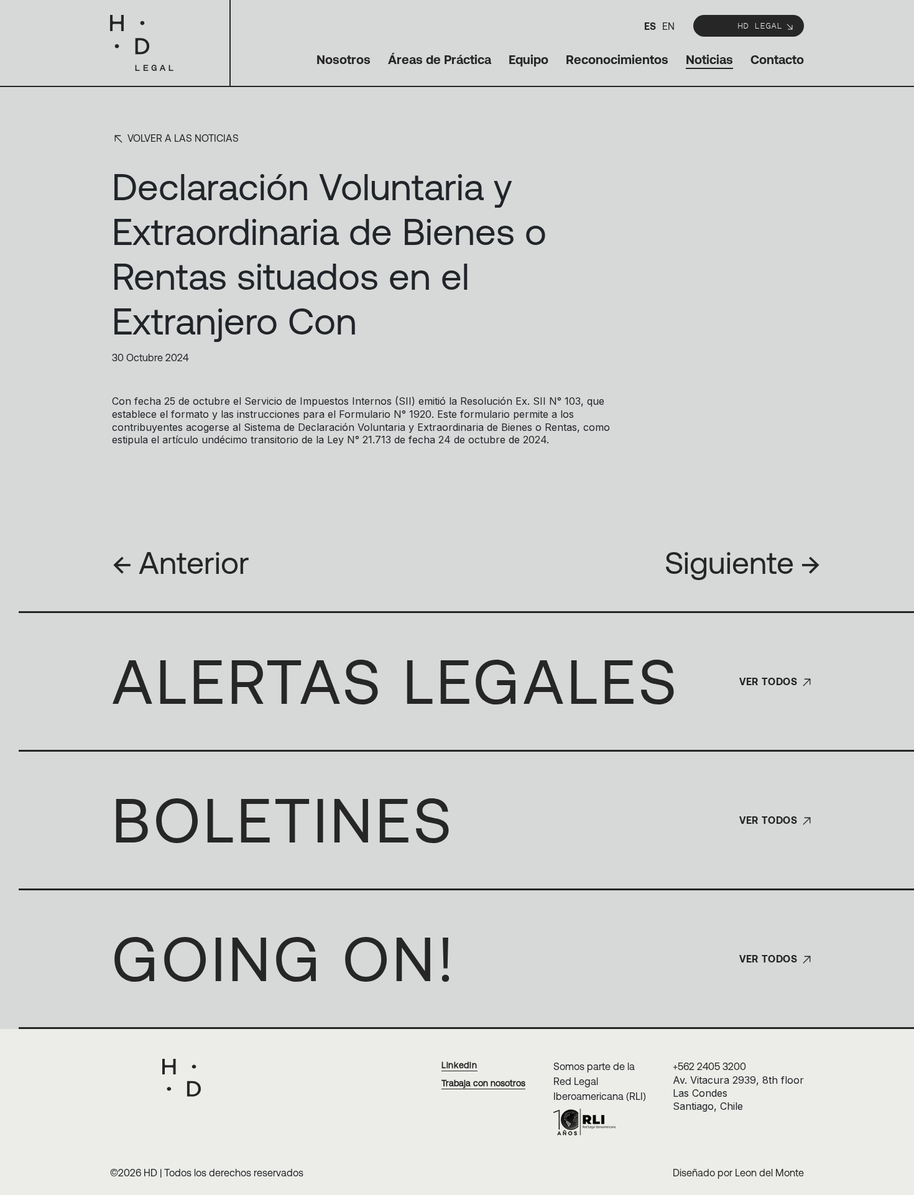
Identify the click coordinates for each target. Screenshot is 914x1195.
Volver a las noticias (182, 138)
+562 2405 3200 (709, 1066)
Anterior (180, 563)
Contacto (777, 59)
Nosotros (343, 59)
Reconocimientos (617, 59)
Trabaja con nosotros (483, 1083)
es (650, 26)
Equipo (528, 59)
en (668, 26)
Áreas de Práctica (439, 59)
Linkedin (459, 1065)
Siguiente (743, 563)
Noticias (709, 59)
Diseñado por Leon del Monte (738, 1172)
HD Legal (759, 25)
